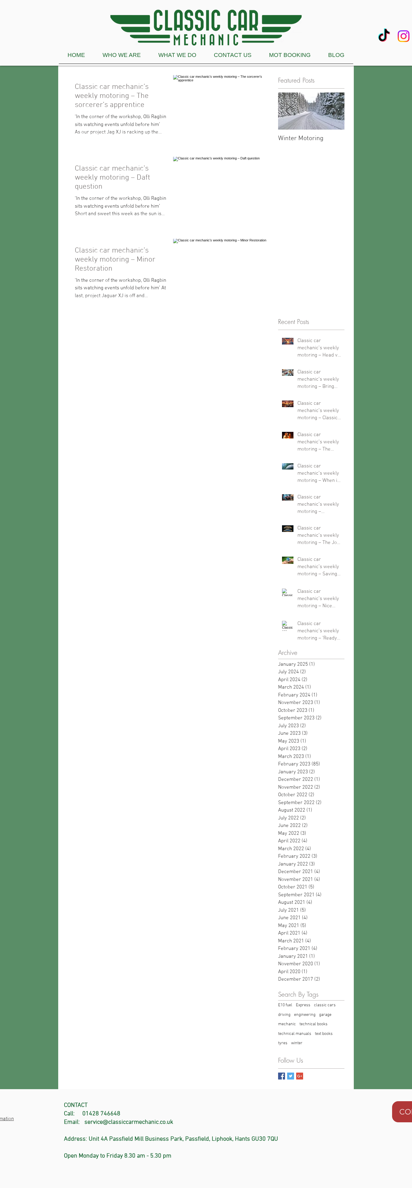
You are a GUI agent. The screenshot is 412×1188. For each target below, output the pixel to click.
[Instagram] (403, 36)
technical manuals (294, 1033)
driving (284, 1014)
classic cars (325, 1005)
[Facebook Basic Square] (281, 1076)
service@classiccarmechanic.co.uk (128, 1122)
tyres (282, 1043)
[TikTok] (384, 36)
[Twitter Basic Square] (290, 1076)
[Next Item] (335, 111)
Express (303, 1005)
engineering (304, 1014)
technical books (313, 1024)
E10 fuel (285, 1005)
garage (325, 1014)
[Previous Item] (287, 111)
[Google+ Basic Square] (299, 1076)
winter (297, 1043)
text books (324, 1033)
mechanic (287, 1024)
